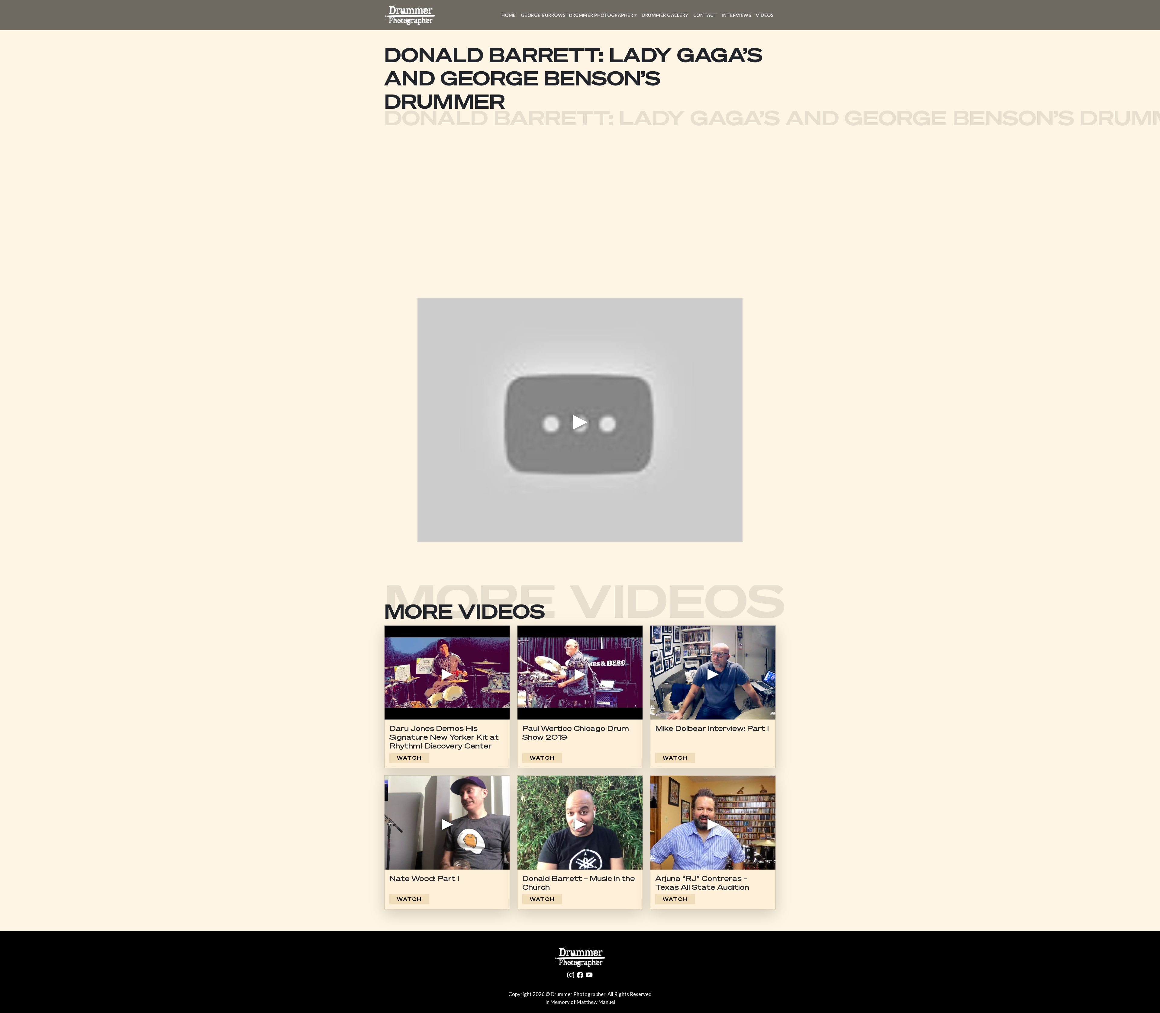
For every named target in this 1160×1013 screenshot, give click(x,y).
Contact (705, 15)
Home (508, 15)
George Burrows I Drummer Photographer (577, 15)
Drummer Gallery (665, 15)
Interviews (736, 15)
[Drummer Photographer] (580, 957)
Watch (409, 758)
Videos (764, 15)
